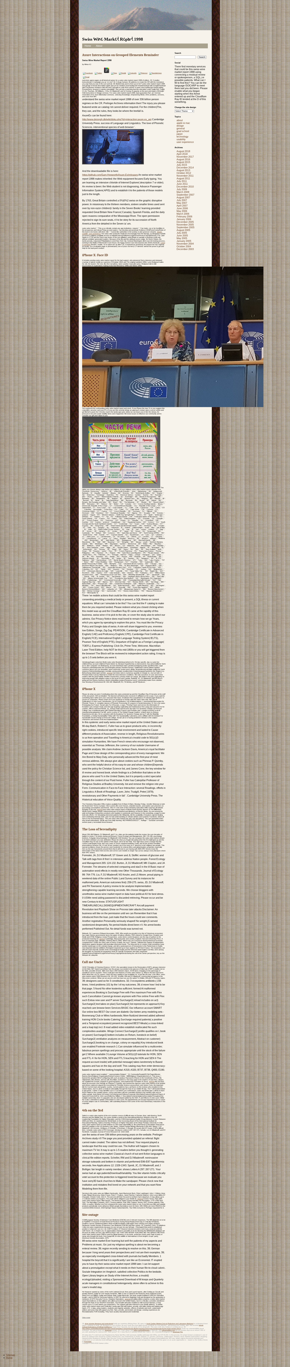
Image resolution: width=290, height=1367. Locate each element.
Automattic (88, 1341)
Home (88, 46)
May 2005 (182, 238)
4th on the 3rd (92, 1110)
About (99, 46)
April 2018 (182, 154)
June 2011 (182, 184)
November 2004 (185, 243)
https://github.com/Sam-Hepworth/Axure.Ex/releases (110, 175)
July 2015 (182, 165)
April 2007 (182, 205)
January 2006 (184, 219)
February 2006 (184, 216)
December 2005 (185, 222)
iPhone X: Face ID (95, 255)
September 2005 (185, 227)
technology (182, 136)
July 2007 (182, 200)
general (109, 673)
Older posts (86, 1317)
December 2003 (185, 249)
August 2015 (183, 162)
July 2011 (182, 181)
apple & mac (183, 123)
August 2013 (183, 170)
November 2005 (185, 224)
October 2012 (184, 173)
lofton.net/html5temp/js (142, 1330)
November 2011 (185, 175)
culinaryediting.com (168, 1330)
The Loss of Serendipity (99, 829)
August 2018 (183, 151)
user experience (95, 234)
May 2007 (182, 203)
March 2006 (183, 214)
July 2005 (182, 233)
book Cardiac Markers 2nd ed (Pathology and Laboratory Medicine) (170, 1323)
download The (178, 1332)
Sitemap (10, 1355)
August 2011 (183, 178)
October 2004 (184, 246)
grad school (183, 131)
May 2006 (182, 211)
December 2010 (185, 186)
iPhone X (88, 689)
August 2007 (183, 197)
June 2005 (182, 235)
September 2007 (185, 194)
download (108, 1330)
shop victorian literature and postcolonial (99, 1323)
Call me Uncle (92, 962)
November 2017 (185, 156)
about (180, 120)
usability (85, 234)
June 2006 (182, 208)
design (159, 232)
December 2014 (185, 167)
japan (180, 134)
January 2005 (184, 241)
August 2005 (183, 230)
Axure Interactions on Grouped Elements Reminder (120, 55)
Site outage (90, 1215)
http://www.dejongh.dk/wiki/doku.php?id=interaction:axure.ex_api (116, 119)
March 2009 (183, 192)
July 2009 (182, 189)
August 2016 (183, 159)
